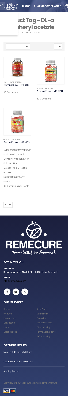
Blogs (26, 6)
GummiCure (8, 82)
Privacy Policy (43, 327)
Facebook (7, 292)
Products (7, 313)
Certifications (10, 331)
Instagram (24, 292)
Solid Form (42, 309)
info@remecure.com (14, 281)
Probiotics (41, 318)
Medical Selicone (44, 322)
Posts (6, 327)
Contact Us (9, 322)
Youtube (16, 292)
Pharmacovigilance (47, 6)
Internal (18, 82)
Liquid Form (42, 313)
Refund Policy (43, 336)
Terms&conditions (46, 331)
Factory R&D (12, 6)
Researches (9, 318)
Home (6, 309)
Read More (25, 62)
